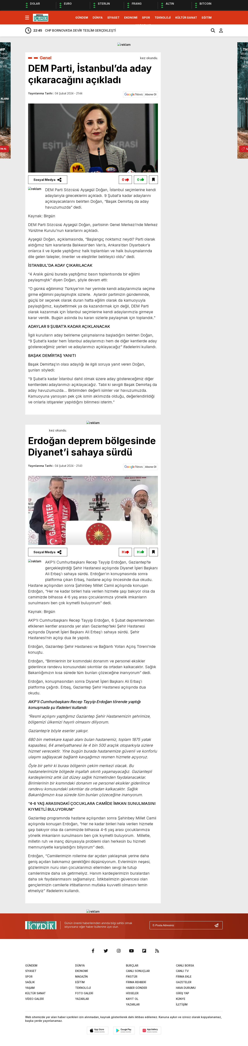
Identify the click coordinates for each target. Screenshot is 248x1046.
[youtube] (131, 951)
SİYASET (113, 17)
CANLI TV (182, 971)
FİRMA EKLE (183, 976)
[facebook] (93, 951)
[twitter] (106, 951)
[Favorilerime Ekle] (153, 179)
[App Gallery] (150, 1030)
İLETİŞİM (182, 1004)
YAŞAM (30, 987)
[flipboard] (144, 951)
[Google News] (140, 94)
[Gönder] (218, 925)
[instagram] (119, 951)
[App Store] (97, 1030)
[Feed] (157, 951)
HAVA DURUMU (186, 987)
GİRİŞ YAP (182, 993)
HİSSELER (132, 993)
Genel (46, 57)
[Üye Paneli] (219, 30)
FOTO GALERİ (84, 993)
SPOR (146, 17)
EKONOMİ (130, 17)
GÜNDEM (81, 17)
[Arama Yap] (211, 30)
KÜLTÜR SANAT (186, 17)
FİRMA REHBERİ (136, 982)
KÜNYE (180, 998)
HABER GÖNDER (136, 987)
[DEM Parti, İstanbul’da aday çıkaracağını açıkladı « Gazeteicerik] (40, 17)
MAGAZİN (81, 976)
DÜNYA (98, 17)
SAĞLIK (30, 982)
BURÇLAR (132, 965)
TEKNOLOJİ (163, 17)
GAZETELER (183, 982)
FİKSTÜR (131, 976)
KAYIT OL (132, 998)
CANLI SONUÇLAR (138, 971)
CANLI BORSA (185, 965)
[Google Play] (124, 1030)
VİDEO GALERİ (34, 998)
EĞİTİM (207, 17)
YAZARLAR (143, 25)
